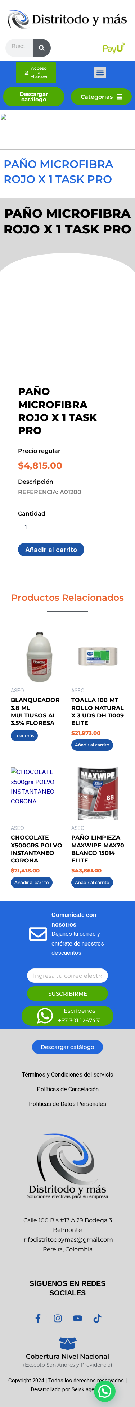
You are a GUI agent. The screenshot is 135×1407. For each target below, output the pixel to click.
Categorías (97, 96)
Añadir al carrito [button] (92, 745)
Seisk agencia (88, 1389)
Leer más (24, 735)
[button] (100, 72)
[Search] (42, 48)
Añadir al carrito (51, 549)
